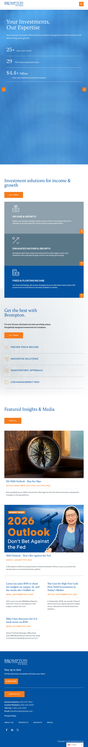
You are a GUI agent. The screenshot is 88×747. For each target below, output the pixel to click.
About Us (8, 722)
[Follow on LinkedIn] (12, 730)
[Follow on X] (17, 730)
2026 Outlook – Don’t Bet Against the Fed (28, 555)
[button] (84, 89)
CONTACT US (14, 694)
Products (23, 722)
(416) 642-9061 (25, 702)
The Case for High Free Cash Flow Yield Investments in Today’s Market (62, 587)
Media (50, 722)
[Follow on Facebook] (6, 730)
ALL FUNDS (13, 195)
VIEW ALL (13, 421)
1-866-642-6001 (19, 708)
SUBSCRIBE (11, 681)
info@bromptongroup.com (21, 711)
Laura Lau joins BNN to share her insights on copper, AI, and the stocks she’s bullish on (23, 587)
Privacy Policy (10, 716)
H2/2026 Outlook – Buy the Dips (23, 481)
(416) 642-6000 (27, 705)
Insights (37, 722)
